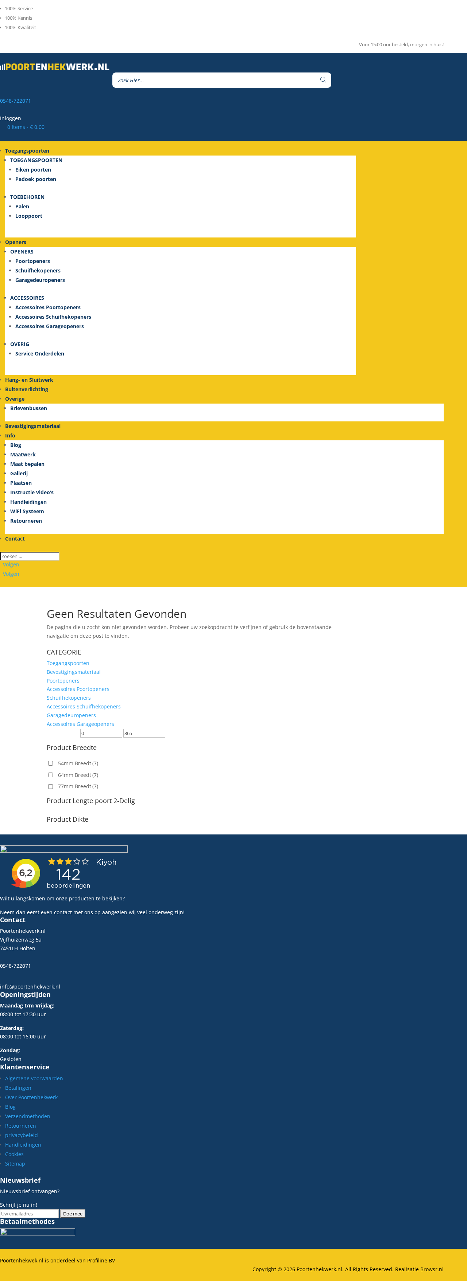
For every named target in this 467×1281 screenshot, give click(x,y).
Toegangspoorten (68, 663)
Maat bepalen (27, 463)
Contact (15, 538)
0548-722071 (15, 100)
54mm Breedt (78, 763)
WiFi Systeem (27, 511)
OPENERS (22, 251)
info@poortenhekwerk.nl (30, 986)
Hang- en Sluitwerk (29, 379)
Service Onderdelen (39, 353)
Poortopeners (32, 261)
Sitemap (15, 1163)
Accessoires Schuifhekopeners (53, 316)
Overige (14, 398)
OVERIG (19, 344)
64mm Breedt (78, 774)
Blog (15, 444)
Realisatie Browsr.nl (419, 1269)
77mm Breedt (78, 786)
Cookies (14, 1154)
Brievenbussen (28, 408)
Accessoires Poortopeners (48, 307)
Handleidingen (28, 501)
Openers (15, 242)
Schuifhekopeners (38, 270)
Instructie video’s (32, 492)
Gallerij (19, 473)
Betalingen (18, 1087)
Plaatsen (21, 482)
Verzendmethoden (27, 1116)
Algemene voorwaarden (34, 1078)
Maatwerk (23, 454)
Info (10, 435)
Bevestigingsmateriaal (33, 426)
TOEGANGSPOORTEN (36, 160)
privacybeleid (21, 1135)
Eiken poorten (33, 169)
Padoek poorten (35, 179)
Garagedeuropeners (40, 279)
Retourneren (26, 520)
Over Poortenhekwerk (31, 1097)
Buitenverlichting (26, 389)
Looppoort (28, 215)
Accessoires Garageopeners (49, 326)
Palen (22, 206)
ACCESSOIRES (27, 297)
